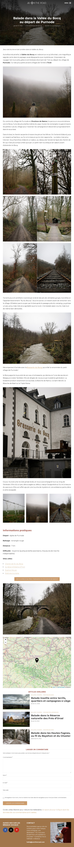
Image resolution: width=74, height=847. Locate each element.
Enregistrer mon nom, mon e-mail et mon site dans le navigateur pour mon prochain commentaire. (36, 797)
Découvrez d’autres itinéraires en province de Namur (37, 579)
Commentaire (8, 757)
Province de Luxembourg (51, 712)
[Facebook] (5, 830)
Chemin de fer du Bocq (14, 564)
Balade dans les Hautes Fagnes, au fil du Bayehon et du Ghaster (51, 734)
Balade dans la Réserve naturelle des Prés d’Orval (47, 717)
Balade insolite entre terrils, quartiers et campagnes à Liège (50, 699)
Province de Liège (48, 695)
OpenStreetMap (61, 687)
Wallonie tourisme (12, 573)
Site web (5, 790)
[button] (37, 662)
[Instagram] (11, 830)
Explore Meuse (11, 570)
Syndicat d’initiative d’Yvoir (15, 567)
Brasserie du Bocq (34, 367)
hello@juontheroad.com (36, 842)
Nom (5, 775)
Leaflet (53, 687)
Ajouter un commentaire (52, 25)
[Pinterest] (16, 830)
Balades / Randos (36, 695)
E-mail (5, 782)
